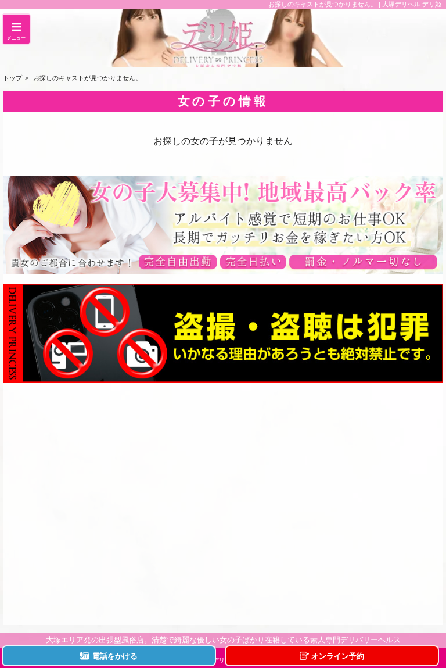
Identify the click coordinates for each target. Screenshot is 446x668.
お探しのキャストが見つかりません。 (87, 77)
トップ (12, 77)
